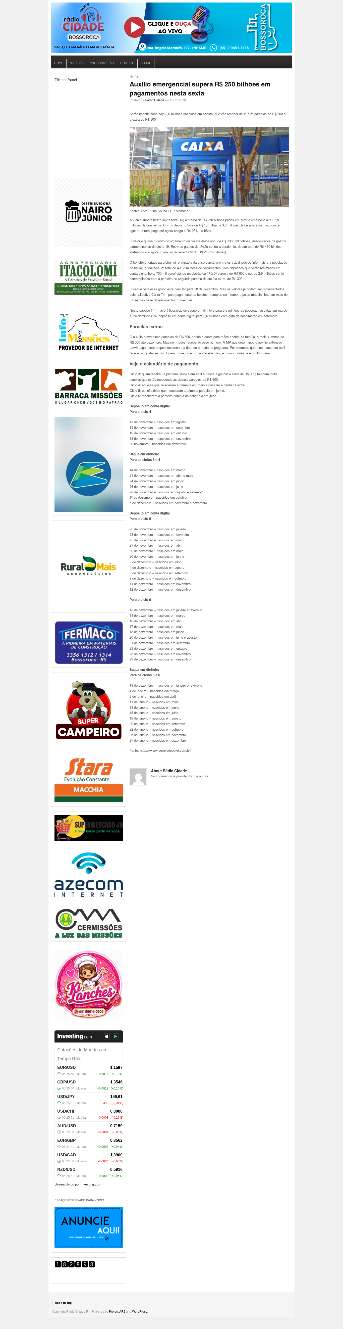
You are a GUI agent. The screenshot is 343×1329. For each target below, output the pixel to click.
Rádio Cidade (154, 100)
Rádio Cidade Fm (171, 28)
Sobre (146, 63)
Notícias (77, 63)
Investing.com (91, 1184)
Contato (127, 63)
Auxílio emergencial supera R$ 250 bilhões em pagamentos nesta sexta (200, 88)
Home (58, 63)
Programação (102, 63)
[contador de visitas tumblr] (74, 1266)
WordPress (139, 1311)
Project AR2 (117, 1311)
